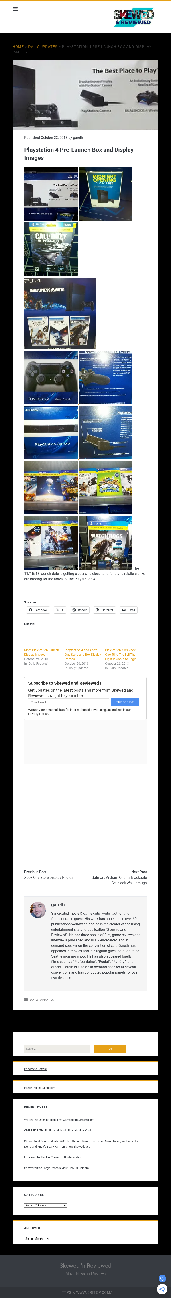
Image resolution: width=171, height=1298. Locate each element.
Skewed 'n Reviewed (85, 1265)
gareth (78, 138)
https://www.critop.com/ (85, 1292)
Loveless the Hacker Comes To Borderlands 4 (52, 1157)
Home (18, 47)
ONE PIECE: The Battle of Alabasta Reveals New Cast (57, 1130)
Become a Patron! (35, 1069)
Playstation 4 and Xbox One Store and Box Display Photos (83, 654)
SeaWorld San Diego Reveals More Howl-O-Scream (56, 1168)
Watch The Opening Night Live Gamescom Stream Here (59, 1119)
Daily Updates (43, 47)
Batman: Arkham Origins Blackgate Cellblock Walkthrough (119, 880)
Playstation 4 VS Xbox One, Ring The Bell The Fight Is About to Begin (120, 654)
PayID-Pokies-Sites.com (39, 1087)
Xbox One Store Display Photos (48, 877)
